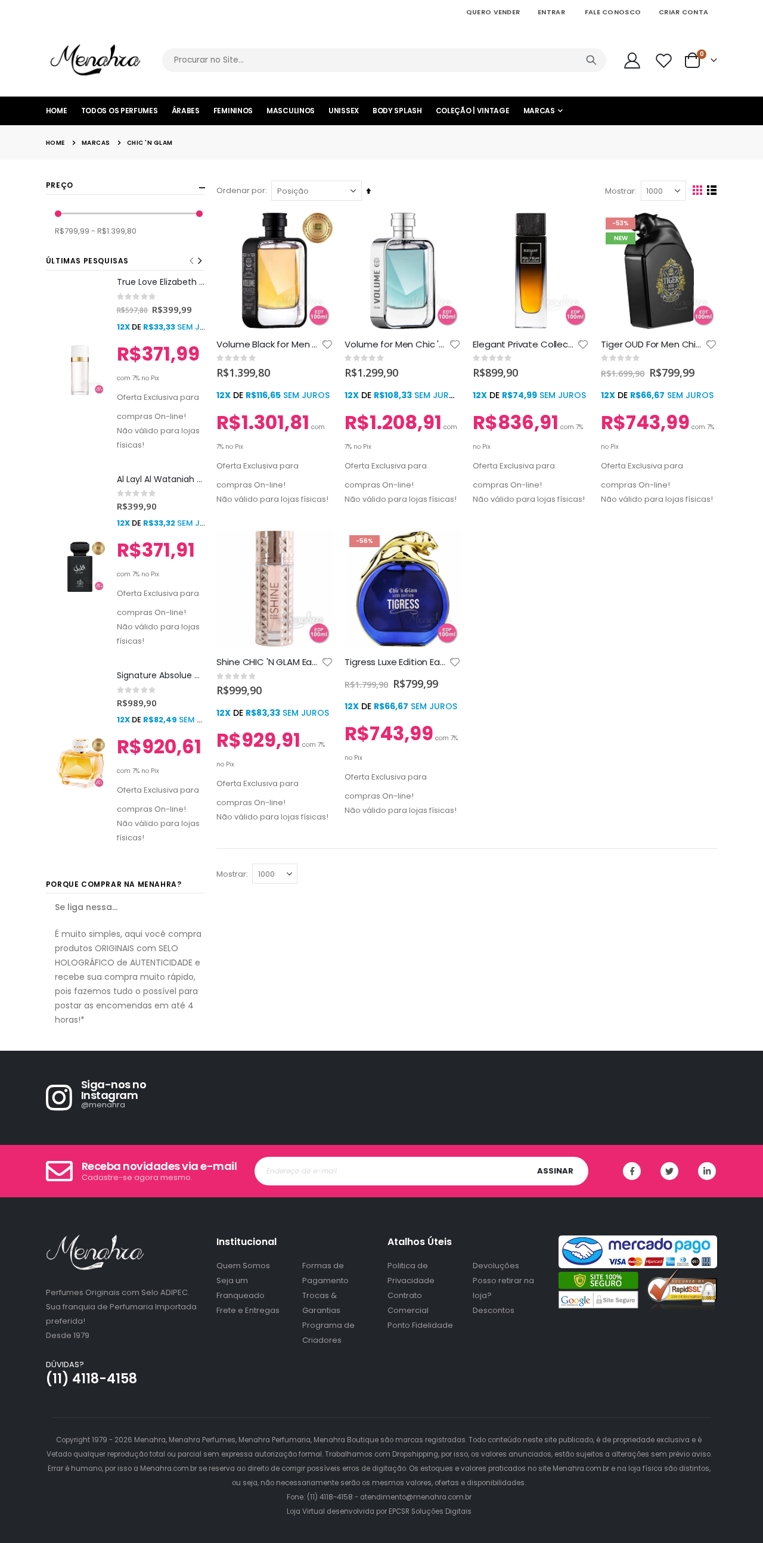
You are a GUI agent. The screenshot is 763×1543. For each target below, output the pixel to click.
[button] (327, 344)
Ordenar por (240, 190)
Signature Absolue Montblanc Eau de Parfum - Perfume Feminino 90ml (161, 675)
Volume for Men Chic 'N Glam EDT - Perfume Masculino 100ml (397, 344)
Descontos (493, 1310)
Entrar (551, 12)
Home (55, 142)
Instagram (707, 1171)
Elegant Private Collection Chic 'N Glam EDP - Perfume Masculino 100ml (525, 344)
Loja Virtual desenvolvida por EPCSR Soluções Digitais (379, 1511)
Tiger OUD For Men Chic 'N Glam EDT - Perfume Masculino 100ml (653, 344)
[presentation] (199, 261)
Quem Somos (243, 1265)
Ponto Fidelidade (420, 1325)
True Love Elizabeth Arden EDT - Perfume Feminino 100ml (161, 282)
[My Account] (632, 60)
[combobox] (384, 60)
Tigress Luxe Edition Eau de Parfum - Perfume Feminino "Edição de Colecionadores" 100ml (397, 662)
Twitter (669, 1171)
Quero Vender (493, 12)
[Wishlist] (664, 60)
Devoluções (496, 1265)
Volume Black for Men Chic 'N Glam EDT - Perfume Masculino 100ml (268, 344)
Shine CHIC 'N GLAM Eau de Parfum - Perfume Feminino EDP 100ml (268, 662)
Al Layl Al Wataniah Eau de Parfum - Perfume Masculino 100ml (161, 479)
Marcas (96, 143)
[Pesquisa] (591, 60)
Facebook (632, 1171)
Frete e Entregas (248, 1310)
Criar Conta (683, 12)
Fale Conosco (613, 12)
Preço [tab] (59, 185)
